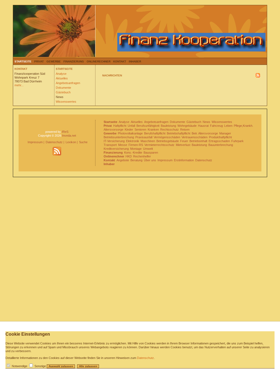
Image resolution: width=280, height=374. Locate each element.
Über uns (150, 160)
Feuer (184, 141)
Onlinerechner (98, 61)
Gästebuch (63, 92)
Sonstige (40, 366)
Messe (122, 144)
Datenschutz (54, 142)
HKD (129, 156)
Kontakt (119, 61)
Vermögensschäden (167, 137)
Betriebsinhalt (198, 141)
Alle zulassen (88, 366)
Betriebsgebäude (167, 141)
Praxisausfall (143, 137)
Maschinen (148, 141)
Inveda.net (69, 135)
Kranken (153, 129)
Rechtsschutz (169, 129)
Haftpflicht (119, 125)
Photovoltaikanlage (130, 133)
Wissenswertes (66, 101)
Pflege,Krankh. (243, 125)
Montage (136, 148)
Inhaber (135, 61)
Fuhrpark (237, 141)
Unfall (131, 125)
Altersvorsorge (113, 129)
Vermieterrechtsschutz (159, 144)
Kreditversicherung (116, 148)
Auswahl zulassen (61, 366)
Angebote (122, 160)
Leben (228, 125)
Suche (83, 142)
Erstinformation (184, 160)
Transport (110, 144)
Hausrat (203, 125)
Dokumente (63, 87)
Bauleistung (168, 125)
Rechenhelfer (142, 156)
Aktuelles (62, 78)
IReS (65, 131)
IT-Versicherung (114, 141)
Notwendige (19, 366)
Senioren (140, 129)
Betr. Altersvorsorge (205, 133)
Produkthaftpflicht (220, 137)
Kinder (129, 129)
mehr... (19, 85)
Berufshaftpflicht (154, 133)
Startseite (22, 61)
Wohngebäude (187, 125)
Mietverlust (183, 144)
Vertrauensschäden (195, 137)
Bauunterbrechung (220, 144)
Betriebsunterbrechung (119, 137)
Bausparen (151, 152)
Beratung (136, 160)
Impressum (35, 142)
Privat (39, 61)
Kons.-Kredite (133, 152)
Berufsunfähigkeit (147, 125)
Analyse (61, 73)
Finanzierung (73, 61)
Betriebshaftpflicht (178, 133)
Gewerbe (53, 61)
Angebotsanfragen (68, 83)
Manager (225, 133)
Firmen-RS (136, 144)
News (59, 97)
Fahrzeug (216, 125)
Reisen (184, 129)
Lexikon (71, 142)
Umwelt (148, 148)
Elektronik (132, 141)
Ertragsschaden (219, 141)
